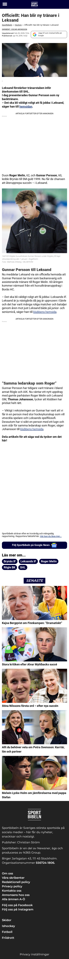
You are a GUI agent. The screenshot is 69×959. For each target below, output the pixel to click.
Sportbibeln (7, 25)
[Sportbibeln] (34, 4)
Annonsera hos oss (16, 895)
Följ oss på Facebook (17, 905)
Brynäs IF (10, 561)
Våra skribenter (13, 878)
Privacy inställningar (34, 954)
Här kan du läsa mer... (51, 536)
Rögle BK (9, 567)
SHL (23, 567)
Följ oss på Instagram (17, 909)
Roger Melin (49, 561)
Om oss (7, 873)
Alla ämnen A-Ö (13, 899)
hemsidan (25, 106)
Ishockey (8, 926)
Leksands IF (28, 561)
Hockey (18, 25)
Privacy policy (12, 886)
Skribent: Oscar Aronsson (14, 29)
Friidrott (8, 938)
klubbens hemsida (44, 312)
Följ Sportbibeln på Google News (31, 545)
